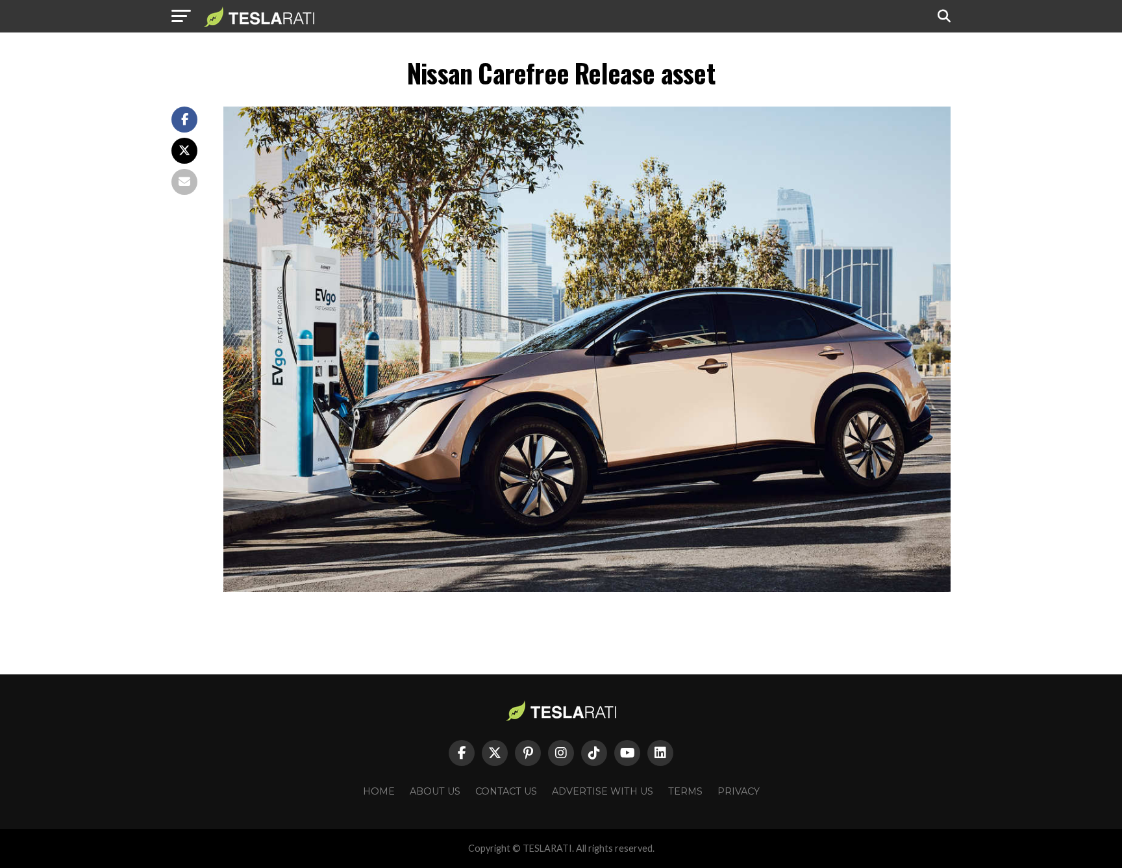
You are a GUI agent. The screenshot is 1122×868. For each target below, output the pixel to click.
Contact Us (506, 791)
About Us (435, 791)
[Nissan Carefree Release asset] (587, 588)
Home (379, 791)
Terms (685, 791)
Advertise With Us (602, 791)
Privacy (738, 791)
